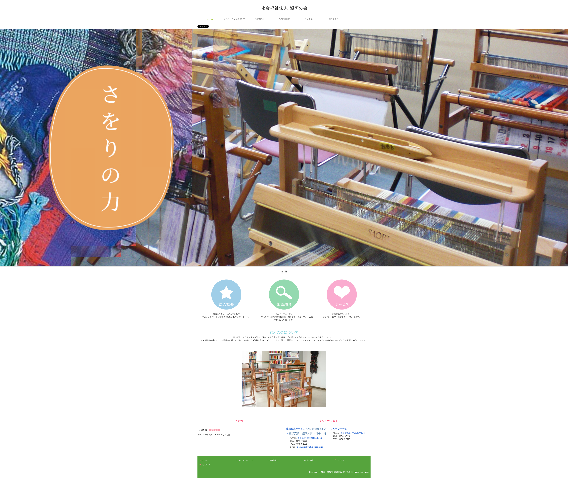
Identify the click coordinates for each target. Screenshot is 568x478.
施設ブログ (333, 19)
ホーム (210, 19)
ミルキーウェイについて (234, 19)
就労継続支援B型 (317, 428)
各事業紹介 (259, 19)
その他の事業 (284, 19)
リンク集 (309, 19)
